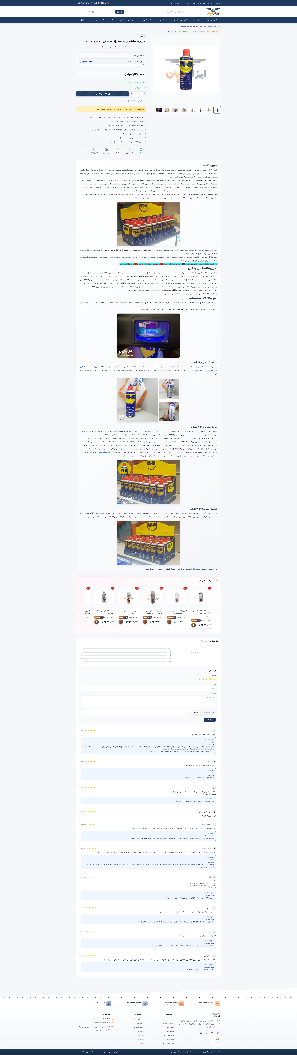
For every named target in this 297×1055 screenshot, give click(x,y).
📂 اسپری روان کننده (181, 31)
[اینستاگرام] (217, 1032)
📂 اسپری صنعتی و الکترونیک (200, 31)
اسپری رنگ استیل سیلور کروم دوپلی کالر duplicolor (153, 612)
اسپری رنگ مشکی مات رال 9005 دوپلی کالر (202, 612)
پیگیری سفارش (138, 1019)
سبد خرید (140, 1023)
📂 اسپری (215, 31)
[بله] (201, 1032)
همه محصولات (169, 1019)
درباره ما (209, 3)
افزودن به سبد (101, 94)
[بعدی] (81, 607)
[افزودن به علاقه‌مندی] (193, 589)
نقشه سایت (80, 1052)
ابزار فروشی (217, 3)
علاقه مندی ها (138, 1027)
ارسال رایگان (170, 1031)
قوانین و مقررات (113, 1052)
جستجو (119, 12)
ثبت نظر (210, 720)
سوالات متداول (90, 1052)
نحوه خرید (170, 1039)
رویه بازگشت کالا (168, 1044)
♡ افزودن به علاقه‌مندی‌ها (135, 101)
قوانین (194, 3)
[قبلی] (215, 607)
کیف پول (140, 1031)
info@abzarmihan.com (102, 1023)
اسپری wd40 (212, 170)
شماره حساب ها (169, 1035)
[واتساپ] (206, 1032)
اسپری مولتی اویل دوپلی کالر (204, 370)
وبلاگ (182, 3)
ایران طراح (174, 1052)
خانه (219, 26)
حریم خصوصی (101, 1052)
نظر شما (213, 694)
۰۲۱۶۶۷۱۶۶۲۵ (100, 1002)
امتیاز (214, 675)
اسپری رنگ (196, 569)
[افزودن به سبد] (193, 625)
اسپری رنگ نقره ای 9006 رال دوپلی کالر (104, 612)
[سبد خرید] (79, 11)
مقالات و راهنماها (168, 1023)
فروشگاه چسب (174, 3)
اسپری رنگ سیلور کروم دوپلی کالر (130, 612)
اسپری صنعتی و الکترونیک (208, 26)
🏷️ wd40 (169, 31)
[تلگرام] (212, 1032)
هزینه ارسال (170, 1027)
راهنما (188, 3)
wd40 (143, 36)
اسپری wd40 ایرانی (87, 367)
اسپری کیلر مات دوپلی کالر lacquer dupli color (178, 612)
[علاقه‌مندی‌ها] (85, 11)
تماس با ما (201, 3)
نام (215, 685)
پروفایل (140, 1035)
